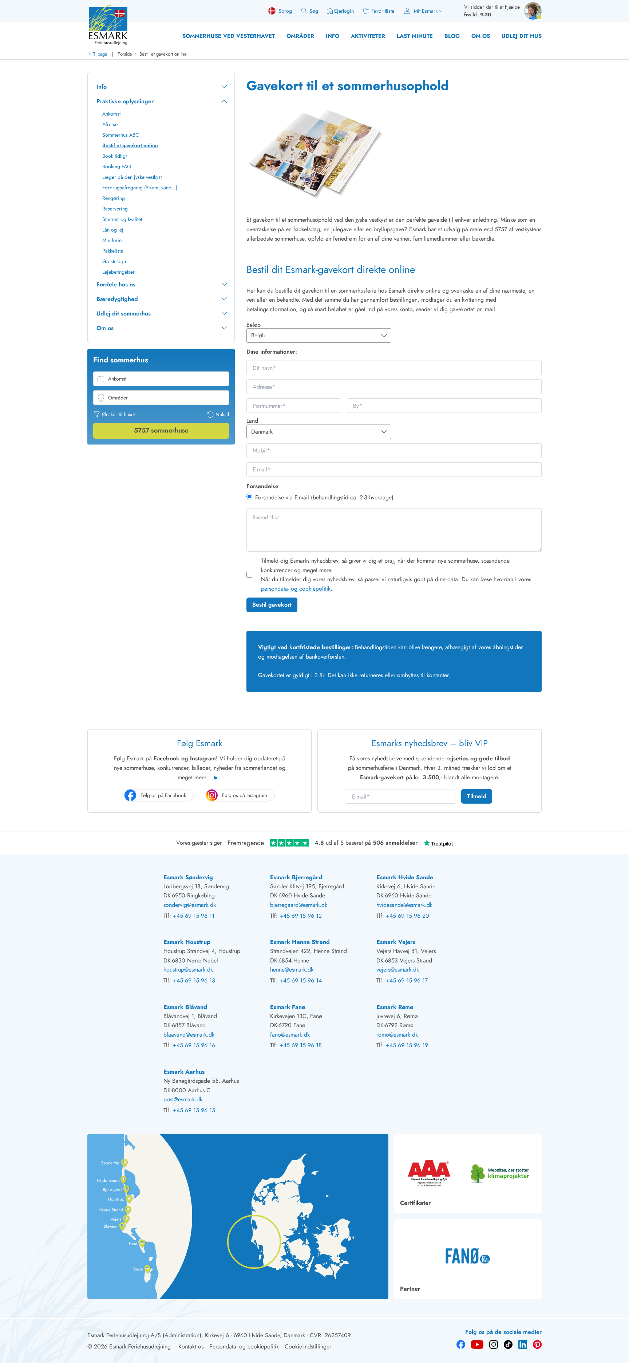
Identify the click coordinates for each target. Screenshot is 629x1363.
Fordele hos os (115, 284)
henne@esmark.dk (291, 969)
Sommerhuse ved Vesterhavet (228, 36)
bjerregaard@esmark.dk (298, 905)
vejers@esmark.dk (397, 969)
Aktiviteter (368, 36)
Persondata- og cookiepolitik (244, 1346)
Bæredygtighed (117, 299)
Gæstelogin (114, 261)
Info (332, 36)
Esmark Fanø (287, 1007)
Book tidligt (114, 156)
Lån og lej (112, 229)
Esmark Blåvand (185, 1007)
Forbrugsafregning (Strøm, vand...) (139, 187)
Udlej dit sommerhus (123, 313)
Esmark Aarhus (184, 1072)
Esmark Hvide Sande (404, 877)
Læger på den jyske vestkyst (132, 177)
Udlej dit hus (522, 36)
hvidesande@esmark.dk (404, 905)
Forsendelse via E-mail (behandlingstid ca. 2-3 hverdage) (324, 497)
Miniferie (112, 240)
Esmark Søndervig (188, 877)
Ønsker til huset (118, 414)
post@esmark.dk (182, 1099)
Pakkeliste (112, 250)
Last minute (415, 36)
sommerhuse (161, 430)
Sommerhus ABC (120, 134)
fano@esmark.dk (290, 1034)
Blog (452, 36)
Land (252, 421)
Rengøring (113, 198)
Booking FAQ (116, 166)
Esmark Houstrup (186, 942)
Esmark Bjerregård (296, 877)
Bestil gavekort (272, 604)
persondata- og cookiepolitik (296, 588)
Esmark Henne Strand (300, 942)
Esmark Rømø (394, 1007)
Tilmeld (476, 796)
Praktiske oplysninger (125, 101)
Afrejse (110, 124)
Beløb (253, 325)
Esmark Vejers (395, 942)
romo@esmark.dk (397, 1034)
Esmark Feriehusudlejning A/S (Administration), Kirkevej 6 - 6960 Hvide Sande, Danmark (196, 1335)
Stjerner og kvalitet (122, 219)
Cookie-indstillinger (308, 1346)
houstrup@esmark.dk (188, 969)
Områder (300, 36)
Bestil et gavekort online (163, 54)
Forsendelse (262, 486)
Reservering (115, 208)
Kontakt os (190, 1346)
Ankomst (111, 113)
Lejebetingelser (118, 272)
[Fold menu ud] (224, 87)
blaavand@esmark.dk (188, 1034)
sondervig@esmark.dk (189, 905)
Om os (480, 36)
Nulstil (222, 414)
